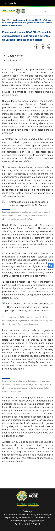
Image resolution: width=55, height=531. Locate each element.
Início (4, 20)
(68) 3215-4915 (32, 524)
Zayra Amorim (15, 55)
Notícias (11, 20)
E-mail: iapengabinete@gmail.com (27, 520)
